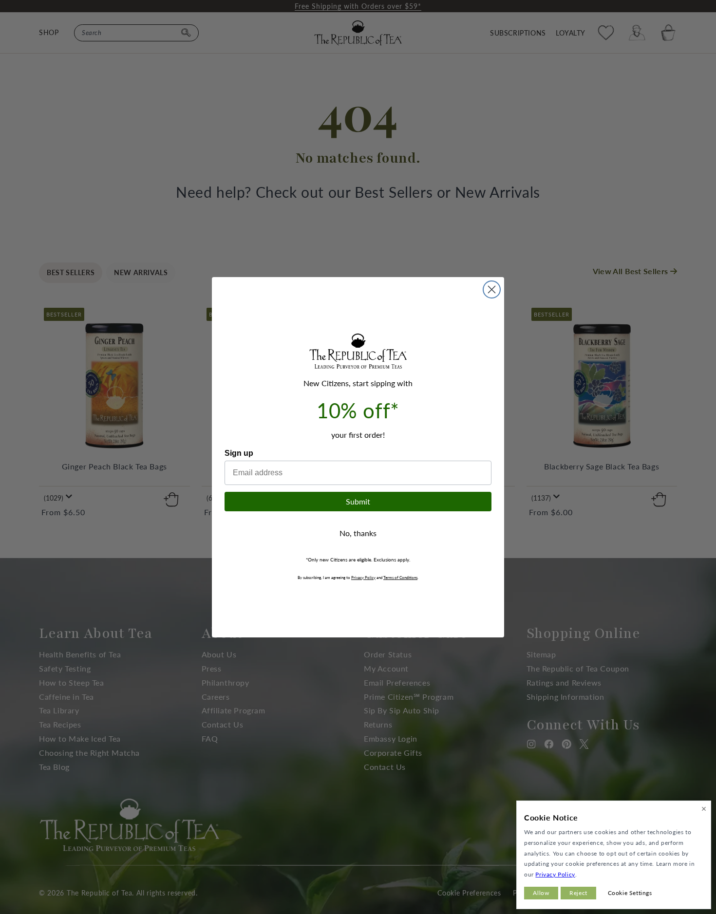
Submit (358, 501)
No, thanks (358, 533)
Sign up (239, 453)
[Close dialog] (491, 289)
